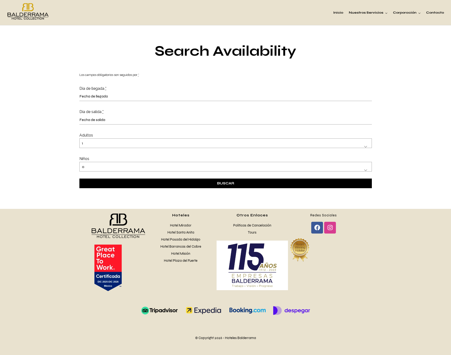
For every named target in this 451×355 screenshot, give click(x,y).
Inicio (338, 13)
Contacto (435, 13)
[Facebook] (317, 228)
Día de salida (91, 111)
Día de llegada (92, 88)
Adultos (86, 135)
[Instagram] (330, 228)
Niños (84, 158)
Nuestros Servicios (366, 13)
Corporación (404, 13)
